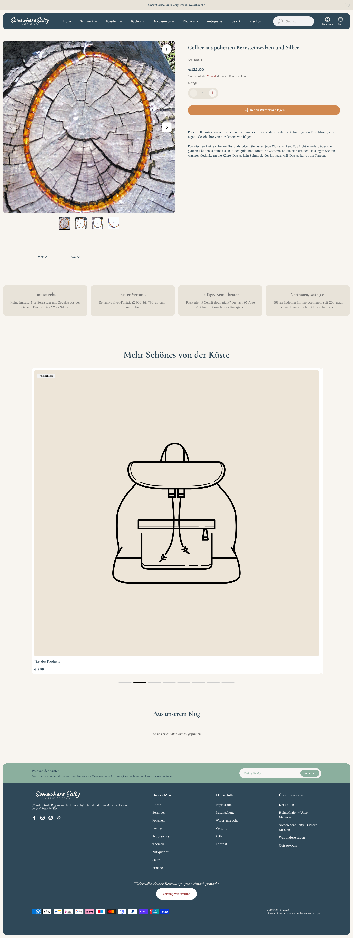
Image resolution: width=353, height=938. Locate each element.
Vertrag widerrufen (176, 894)
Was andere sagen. (292, 837)
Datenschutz (225, 812)
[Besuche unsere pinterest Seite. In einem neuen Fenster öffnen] (50, 817)
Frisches (158, 868)
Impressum (224, 805)
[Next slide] (167, 127)
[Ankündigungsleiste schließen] (347, 4)
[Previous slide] (11, 127)
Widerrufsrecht (227, 820)
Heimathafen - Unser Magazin (294, 814)
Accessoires (160, 836)
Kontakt (221, 844)
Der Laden (286, 805)
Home (156, 805)
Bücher (157, 828)
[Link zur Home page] (57, 795)
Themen (158, 844)
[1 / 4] (64, 223)
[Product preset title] (176, 513)
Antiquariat (160, 852)
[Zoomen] (167, 49)
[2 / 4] (80, 223)
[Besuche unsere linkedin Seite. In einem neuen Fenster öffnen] (58, 817)
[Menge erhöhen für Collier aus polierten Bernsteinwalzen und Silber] (213, 93)
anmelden (310, 773)
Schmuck (158, 812)
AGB (219, 836)
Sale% (156, 860)
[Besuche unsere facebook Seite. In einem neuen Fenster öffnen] (34, 817)
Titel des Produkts (47, 661)
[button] (125, 682)
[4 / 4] (113, 223)
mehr (201, 5)
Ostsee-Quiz (288, 845)
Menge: (193, 83)
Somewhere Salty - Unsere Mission (298, 827)
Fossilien (158, 820)
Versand (211, 76)
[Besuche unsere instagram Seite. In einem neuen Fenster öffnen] (42, 817)
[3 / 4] (97, 223)
